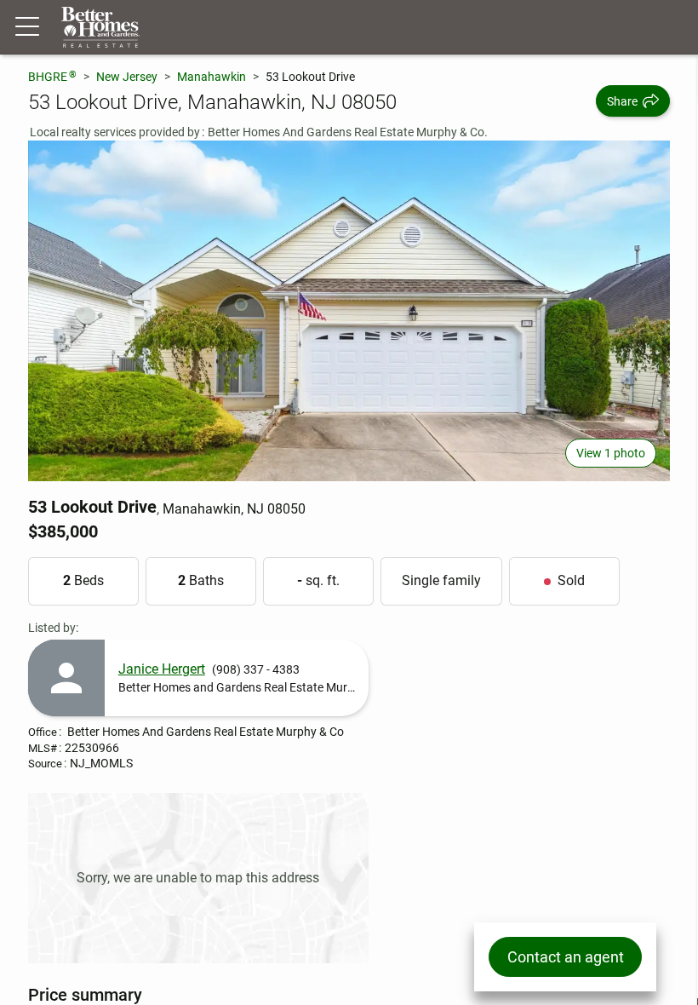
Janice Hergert (161, 669)
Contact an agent (565, 957)
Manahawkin (211, 76)
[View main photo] (349, 311)
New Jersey (126, 76)
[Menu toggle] (27, 27)
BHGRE (52, 76)
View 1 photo (610, 453)
